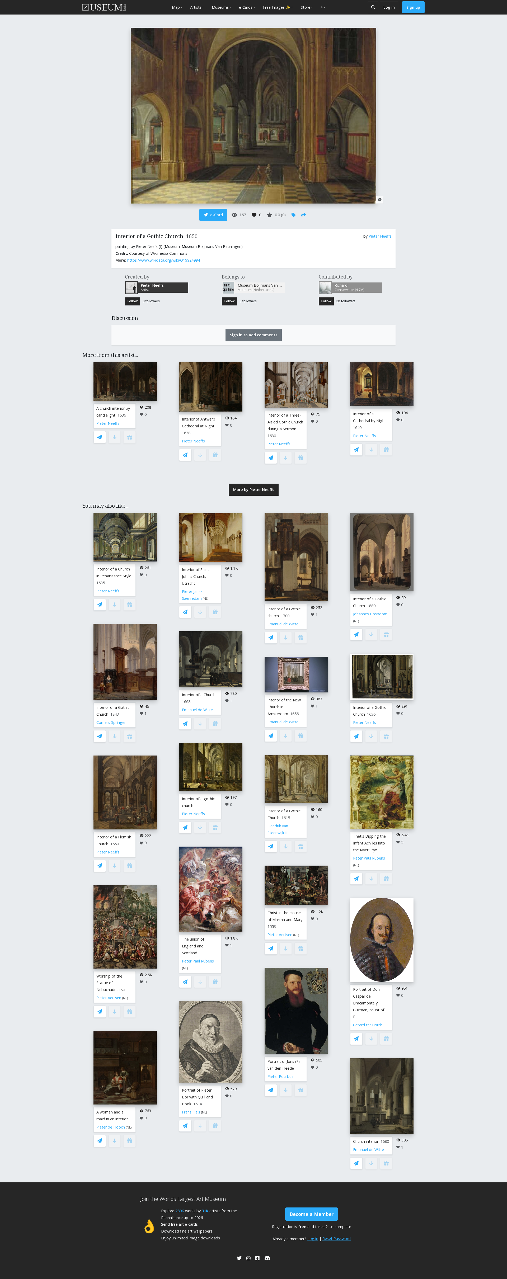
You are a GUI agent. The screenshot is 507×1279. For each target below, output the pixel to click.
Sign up (413, 7)
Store (305, 7)
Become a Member (312, 1214)
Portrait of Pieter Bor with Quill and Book (197, 1097)
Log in (389, 7)
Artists (195, 7)
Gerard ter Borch (367, 1024)
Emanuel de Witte (197, 709)
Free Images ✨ (276, 7)
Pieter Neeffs (380, 236)
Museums (220, 7)
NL (125, 998)
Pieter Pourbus (280, 1076)
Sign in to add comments (253, 334)
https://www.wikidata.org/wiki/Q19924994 (163, 260)
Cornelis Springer (111, 722)
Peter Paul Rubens (198, 961)
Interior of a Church (198, 694)
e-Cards (245, 7)
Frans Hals (191, 1112)
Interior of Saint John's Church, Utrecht (195, 576)
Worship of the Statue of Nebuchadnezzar (111, 983)
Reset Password (336, 1238)
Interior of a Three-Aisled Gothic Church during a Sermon (285, 422)
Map (176, 7)
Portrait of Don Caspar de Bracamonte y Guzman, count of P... (368, 1003)
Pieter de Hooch (110, 1127)
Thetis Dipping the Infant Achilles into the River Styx (369, 843)
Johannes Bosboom (370, 613)
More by (253, 489)
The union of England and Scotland (193, 946)
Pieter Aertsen (108, 997)
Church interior (365, 1141)
